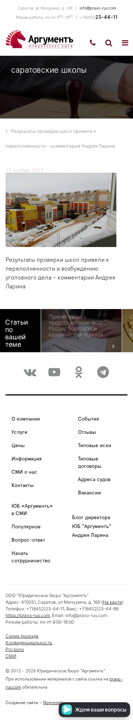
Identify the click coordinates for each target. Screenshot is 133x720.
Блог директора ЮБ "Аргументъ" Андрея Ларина (91, 526)
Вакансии (89, 493)
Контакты (22, 485)
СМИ (11, 656)
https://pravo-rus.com (28, 615)
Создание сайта (22, 702)
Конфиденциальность (29, 642)
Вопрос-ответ (28, 540)
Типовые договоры (89, 462)
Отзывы (87, 432)
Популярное (26, 526)
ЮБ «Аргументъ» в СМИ (32, 510)
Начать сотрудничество (30, 557)
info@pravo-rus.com (97, 8)
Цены (18, 445)
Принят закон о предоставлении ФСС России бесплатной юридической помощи (76, 325)
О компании (25, 419)
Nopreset (52, 702)
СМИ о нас (24, 472)
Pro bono (15, 649)
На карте (112, 602)
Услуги (19, 432)
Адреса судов (94, 479)
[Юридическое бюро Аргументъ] (39, 38)
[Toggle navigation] (125, 42)
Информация (26, 459)
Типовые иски (94, 445)
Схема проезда (22, 636)
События (88, 419)
